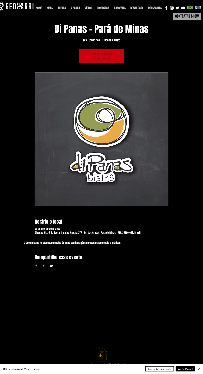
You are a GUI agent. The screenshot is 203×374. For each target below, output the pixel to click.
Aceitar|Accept (185, 369)
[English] (198, 7)
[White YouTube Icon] (183, 8)
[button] (155, 8)
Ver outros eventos (101, 57)
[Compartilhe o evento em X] (44, 266)
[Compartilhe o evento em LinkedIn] (51, 266)
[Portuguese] (190, 7)
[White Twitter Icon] (177, 8)
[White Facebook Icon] (166, 8)
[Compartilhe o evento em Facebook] (36, 266)
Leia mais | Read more (159, 369)
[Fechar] (199, 368)
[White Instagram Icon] (172, 8)
